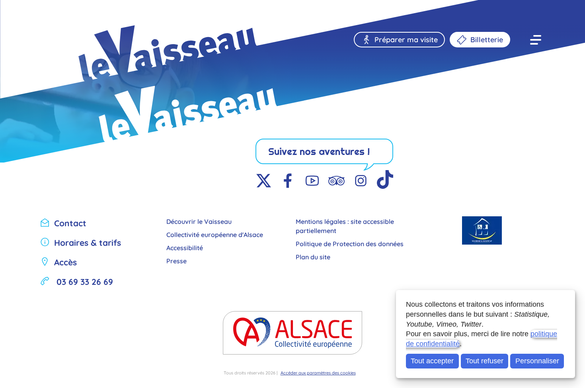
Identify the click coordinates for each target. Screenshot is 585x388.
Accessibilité (184, 247)
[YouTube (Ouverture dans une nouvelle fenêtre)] (312, 181)
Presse (176, 260)
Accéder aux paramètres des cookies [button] (318, 372)
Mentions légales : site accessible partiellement (345, 225)
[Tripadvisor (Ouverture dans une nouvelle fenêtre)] (336, 181)
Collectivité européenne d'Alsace (214, 234)
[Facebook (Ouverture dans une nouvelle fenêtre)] (288, 181)
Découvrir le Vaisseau (199, 220)
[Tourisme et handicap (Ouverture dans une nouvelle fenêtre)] (482, 230)
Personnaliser (537, 361)
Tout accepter (432, 361)
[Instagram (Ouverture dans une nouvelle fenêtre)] (361, 181)
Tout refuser (484, 361)
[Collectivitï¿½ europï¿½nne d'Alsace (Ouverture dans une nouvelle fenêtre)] (292, 332)
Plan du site (313, 256)
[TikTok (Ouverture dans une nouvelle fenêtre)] (385, 181)
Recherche (62, 13)
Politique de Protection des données (350, 243)
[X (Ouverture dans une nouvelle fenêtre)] (263, 181)
